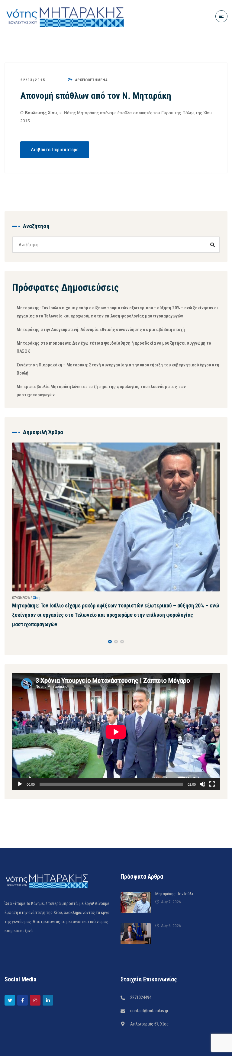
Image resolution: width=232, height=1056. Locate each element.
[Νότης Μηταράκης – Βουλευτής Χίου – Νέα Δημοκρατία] (65, 16)
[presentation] (15, 641)
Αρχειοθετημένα (91, 80)
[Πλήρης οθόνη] (212, 784)
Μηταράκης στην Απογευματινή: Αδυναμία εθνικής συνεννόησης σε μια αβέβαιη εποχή (101, 329)
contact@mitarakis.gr (149, 1010)
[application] (116, 731)
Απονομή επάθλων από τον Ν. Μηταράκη (95, 95)
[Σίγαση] (202, 784)
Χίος (36, 597)
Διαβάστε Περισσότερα (55, 150)
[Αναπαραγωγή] (20, 784)
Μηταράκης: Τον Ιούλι (174, 894)
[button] (110, 641)
